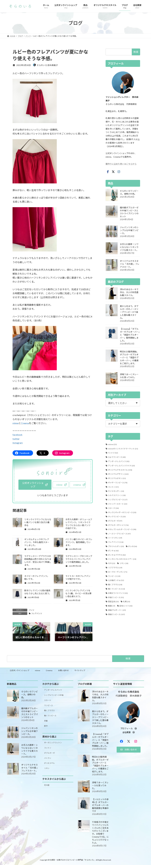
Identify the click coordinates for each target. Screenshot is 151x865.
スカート (47, 700)
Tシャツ (113, 453)
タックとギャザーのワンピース (122, 512)
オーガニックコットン (53, 742)
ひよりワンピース (117, 457)
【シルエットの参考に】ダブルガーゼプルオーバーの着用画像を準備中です (100, 805)
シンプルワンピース (117, 499)
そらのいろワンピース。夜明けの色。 (29, 694)
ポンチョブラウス (117, 555)
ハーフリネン (115, 538)
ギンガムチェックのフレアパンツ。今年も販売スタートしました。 (36, 542)
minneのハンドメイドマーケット (123, 449)
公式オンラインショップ (19, 670)
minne (16, 423)
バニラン (47, 758)
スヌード (113, 508)
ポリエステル (49, 763)
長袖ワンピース (116, 614)
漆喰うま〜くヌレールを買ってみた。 (100, 785)
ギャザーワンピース (117, 482)
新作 (46, 726)
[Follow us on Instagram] (119, 172)
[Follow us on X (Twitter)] (113, 172)
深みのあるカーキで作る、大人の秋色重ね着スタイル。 (129, 292)
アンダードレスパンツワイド (121, 466)
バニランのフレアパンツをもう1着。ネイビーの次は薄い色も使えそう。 (78, 593)
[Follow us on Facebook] (108, 172)
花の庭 (46, 785)
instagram (18, 442)
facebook (17, 434)
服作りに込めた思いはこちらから (121, 164)
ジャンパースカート (117, 504)
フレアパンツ (36, 613)
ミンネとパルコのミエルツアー (122, 559)
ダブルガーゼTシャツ (118, 525)
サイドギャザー (116, 491)
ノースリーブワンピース (119, 534)
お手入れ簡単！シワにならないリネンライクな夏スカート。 (129, 247)
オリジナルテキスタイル (120, 470)
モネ (111, 563)
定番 (46, 721)
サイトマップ (79, 670)
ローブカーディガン (117, 572)
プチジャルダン (116, 546)
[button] (34, 485)
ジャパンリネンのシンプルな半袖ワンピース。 (129, 230)
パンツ (31, 610)
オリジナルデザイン (118, 474)
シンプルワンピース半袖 (53, 695)
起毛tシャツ (125, 606)
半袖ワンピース (116, 597)
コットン (113, 487)
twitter (16, 438)
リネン (123, 563)
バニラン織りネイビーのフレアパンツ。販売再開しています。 (78, 542)
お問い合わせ (63, 670)
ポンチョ (113, 551)
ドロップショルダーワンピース (122, 529)
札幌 (126, 601)
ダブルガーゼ (115, 521)
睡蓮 (111, 606)
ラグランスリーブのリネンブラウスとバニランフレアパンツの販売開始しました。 (78, 559)
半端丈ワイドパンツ (118, 593)
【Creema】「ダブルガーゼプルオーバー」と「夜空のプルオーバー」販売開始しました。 (129, 335)
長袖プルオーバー (117, 610)
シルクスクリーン (117, 495)
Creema (25, 423)
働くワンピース (116, 589)
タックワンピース (117, 516)
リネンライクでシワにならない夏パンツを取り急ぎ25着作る (37, 522)
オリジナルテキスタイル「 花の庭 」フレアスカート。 (129, 264)
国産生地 (113, 601)
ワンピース (114, 576)
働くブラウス (115, 584)
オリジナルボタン (117, 478)
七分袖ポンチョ (116, 580)
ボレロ (132, 546)
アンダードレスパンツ (118, 461)
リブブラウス (115, 567)
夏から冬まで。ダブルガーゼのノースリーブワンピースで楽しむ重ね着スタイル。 (129, 312)
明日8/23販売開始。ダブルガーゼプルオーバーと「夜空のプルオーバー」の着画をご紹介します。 (129, 357)
